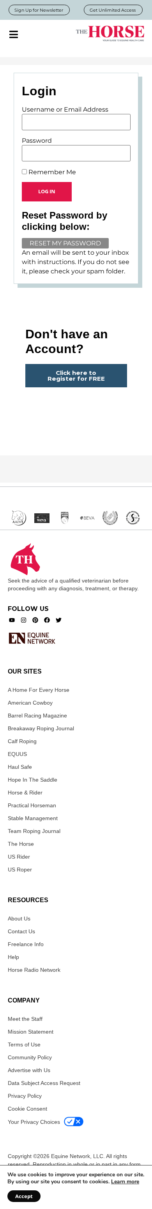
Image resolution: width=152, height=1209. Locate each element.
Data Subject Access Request (44, 1083)
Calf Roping (22, 741)
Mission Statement (30, 1032)
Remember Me (51, 172)
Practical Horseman (32, 805)
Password (37, 141)
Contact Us (21, 931)
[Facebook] (47, 620)
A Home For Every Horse (38, 690)
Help (13, 957)
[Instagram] (24, 620)
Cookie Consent (27, 1109)
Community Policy (30, 1057)
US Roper (20, 869)
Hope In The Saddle (32, 780)
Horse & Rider (25, 792)
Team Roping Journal (34, 831)
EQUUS (17, 754)
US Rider (19, 857)
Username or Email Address (65, 110)
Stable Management (33, 818)
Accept (24, 1196)
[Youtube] (12, 620)
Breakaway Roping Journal (41, 728)
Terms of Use (24, 1044)
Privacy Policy (25, 1096)
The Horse (21, 844)
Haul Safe (20, 767)
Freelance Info (26, 944)
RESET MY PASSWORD (65, 243)
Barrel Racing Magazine (37, 715)
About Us (19, 918)
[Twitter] (59, 620)
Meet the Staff (25, 1019)
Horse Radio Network (34, 970)
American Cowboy (30, 703)
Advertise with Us (29, 1070)
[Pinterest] (35, 620)
